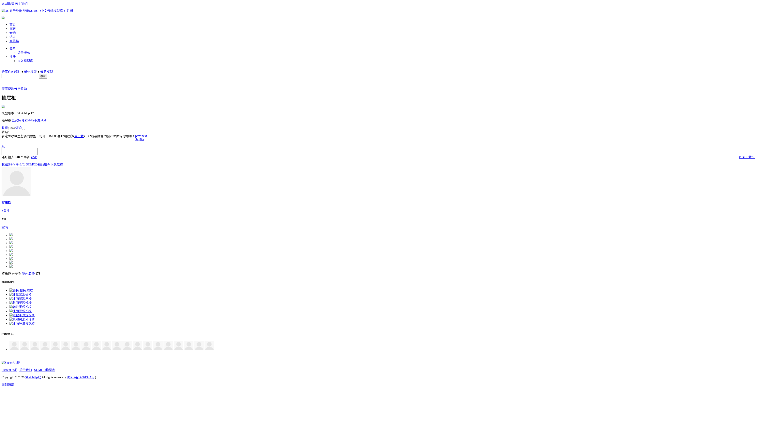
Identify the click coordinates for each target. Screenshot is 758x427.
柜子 (27, 120)
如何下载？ (747, 157)
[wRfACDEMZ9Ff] (147, 349)
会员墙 (14, 41)
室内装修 (28, 273)
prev (138, 136)
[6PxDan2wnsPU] (209, 349)
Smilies (139, 139)
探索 (12, 28)
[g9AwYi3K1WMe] (199, 349)
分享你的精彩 (11, 71)
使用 (11, 88)
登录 (12, 48)
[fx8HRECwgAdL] (96, 349)
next (144, 136)
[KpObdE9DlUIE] (178, 349)
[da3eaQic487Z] (55, 349)
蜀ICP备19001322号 (80, 377)
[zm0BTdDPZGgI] (34, 349)
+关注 (6, 210)
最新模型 (46, 71)
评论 (18, 127)
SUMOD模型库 (44, 370)
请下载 (79, 136)
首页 (12, 24)
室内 (5, 227)
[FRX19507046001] (86, 349)
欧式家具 (18, 120)
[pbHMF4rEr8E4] (65, 349)
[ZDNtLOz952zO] (127, 349)
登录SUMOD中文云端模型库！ (44, 10)
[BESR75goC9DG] (76, 349)
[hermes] (24, 349)
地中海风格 (39, 120)
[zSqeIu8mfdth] (188, 349)
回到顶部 (8, 384)
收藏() (8, 164)
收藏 (5, 127)
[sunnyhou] (14, 349)
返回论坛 (8, 3)
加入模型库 (25, 60)
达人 (12, 37)
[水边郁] (158, 349)
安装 (5, 88)
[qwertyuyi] (117, 349)
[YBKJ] (137, 349)
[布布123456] (106, 349)
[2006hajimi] (168, 349)
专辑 (12, 32)
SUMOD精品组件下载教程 (44, 164)
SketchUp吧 (9, 370)
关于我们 (21, 3)
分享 (17, 88)
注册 (70, 10)
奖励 (24, 88)
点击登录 (23, 52)
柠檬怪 (6, 202)
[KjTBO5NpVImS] (45, 349)
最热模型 (30, 71)
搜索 (43, 76)
